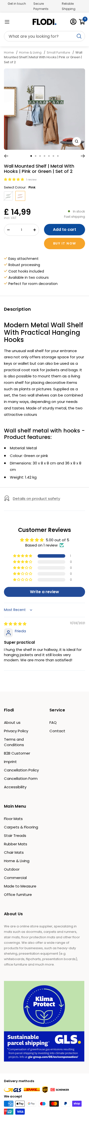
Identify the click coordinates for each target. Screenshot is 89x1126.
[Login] (73, 21)
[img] (15, 623)
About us (12, 722)
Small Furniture (58, 52)
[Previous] (6, 156)
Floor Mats (13, 818)
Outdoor (12, 869)
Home (9, 52)
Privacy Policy (16, 730)
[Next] (83, 156)
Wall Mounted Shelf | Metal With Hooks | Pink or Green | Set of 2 (43, 57)
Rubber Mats (15, 844)
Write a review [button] (44, 592)
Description (17, 309)
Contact (57, 730)
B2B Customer (17, 753)
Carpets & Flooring (21, 827)
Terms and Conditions (14, 742)
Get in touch (17, 3)
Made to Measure (20, 886)
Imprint (10, 761)
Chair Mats (14, 852)
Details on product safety (36, 498)
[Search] (44, 36)
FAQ (53, 722)
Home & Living (30, 52)
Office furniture (18, 894)
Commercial (15, 877)
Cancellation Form (21, 778)
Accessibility (15, 787)
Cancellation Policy (21, 770)
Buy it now (64, 243)
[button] (14, 179)
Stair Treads (15, 835)
